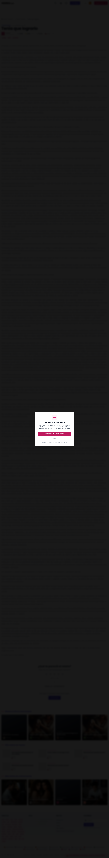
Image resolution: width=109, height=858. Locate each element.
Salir (54, 438)
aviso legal (57, 442)
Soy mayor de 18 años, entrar (54, 433)
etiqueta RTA (64, 442)
